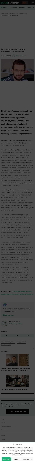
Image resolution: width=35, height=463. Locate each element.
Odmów (16, 459)
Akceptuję (6, 459)
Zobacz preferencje (27, 459)
